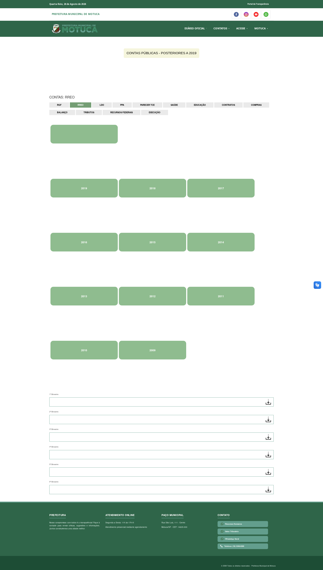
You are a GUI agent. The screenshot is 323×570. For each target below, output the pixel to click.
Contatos (220, 28)
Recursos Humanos (233, 524)
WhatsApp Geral (232, 539)
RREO (81, 104)
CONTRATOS (228, 104)
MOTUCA (260, 28)
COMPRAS (256, 104)
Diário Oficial (194, 28)
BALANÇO (62, 112)
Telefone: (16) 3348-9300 (234, 546)
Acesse (240, 28)
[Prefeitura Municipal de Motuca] (75, 28)
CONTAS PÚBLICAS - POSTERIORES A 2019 (161, 53)
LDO (102, 104)
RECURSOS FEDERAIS (121, 112)
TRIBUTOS (89, 112)
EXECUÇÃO (154, 112)
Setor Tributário (232, 531)
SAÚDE (174, 104)
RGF (59, 104)
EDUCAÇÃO (200, 104)
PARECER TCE (147, 104)
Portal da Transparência (258, 4)
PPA (122, 104)
